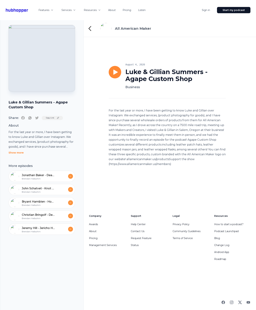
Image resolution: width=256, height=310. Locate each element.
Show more (16, 152)
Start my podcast (234, 10)
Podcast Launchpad (226, 231)
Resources (90, 10)
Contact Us (137, 231)
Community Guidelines (186, 231)
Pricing (127, 10)
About (112, 10)
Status (135, 245)
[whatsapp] (30, 118)
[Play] (115, 72)
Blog (217, 238)
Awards (93, 224)
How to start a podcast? (228, 224)
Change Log (221, 245)
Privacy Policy (181, 224)
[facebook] (23, 118)
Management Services (103, 245)
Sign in (206, 10)
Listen (142, 10)
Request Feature (141, 238)
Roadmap (220, 259)
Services (66, 10)
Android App (221, 252)
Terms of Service (183, 238)
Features (43, 10)
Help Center (138, 224)
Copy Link (50, 118)
